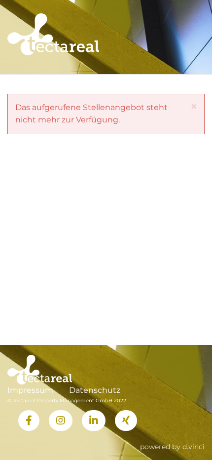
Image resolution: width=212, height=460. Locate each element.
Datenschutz (94, 390)
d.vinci (193, 447)
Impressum (30, 390)
